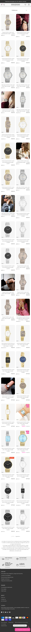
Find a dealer (3, 589)
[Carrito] (28, 4)
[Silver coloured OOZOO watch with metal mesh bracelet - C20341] (8, 517)
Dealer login (3, 590)
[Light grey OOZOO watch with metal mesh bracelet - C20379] (8, 74)
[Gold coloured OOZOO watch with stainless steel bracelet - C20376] (8, 48)
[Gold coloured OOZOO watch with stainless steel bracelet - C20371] (8, 151)
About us (3, 597)
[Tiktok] (7, 612)
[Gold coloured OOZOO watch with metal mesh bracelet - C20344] (8, 464)
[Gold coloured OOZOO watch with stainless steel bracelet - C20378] (23, 48)
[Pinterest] (9, 612)
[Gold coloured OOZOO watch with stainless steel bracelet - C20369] (23, 124)
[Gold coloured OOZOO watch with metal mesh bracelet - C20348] (23, 412)
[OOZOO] (15, 5)
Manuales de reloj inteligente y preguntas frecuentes (12, 573)
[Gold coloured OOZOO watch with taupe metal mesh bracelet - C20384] (8, 124)
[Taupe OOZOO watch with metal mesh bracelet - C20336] (23, 256)
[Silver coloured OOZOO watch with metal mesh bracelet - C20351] (8, 438)
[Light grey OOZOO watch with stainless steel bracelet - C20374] (8, 203)
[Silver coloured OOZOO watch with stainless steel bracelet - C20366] (8, 229)
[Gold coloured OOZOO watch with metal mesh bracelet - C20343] (23, 438)
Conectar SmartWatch (6, 575)
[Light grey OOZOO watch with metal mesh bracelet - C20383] (23, 99)
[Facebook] (1, 612)
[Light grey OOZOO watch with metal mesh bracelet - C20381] (23, 74)
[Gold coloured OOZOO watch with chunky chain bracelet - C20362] (8, 412)
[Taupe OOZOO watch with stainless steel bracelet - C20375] (8, 22)
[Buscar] (4, 4)
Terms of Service (4, 622)
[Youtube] (5, 612)
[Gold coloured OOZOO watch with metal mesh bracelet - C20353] (23, 333)
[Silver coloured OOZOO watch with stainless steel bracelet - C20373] (8, 256)
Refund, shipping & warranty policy (21, 622)
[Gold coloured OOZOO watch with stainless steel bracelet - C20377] (23, 22)
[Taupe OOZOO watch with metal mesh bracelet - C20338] (23, 282)
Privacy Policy (11, 622)
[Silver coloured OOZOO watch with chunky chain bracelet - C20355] (23, 464)
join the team (4, 601)
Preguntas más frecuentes (6, 580)
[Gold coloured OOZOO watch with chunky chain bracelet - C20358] (23, 386)
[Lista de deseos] (25, 4)
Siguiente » (18, 536)
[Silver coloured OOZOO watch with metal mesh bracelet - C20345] (23, 517)
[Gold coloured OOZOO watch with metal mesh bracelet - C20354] (8, 359)
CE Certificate (3, 624)
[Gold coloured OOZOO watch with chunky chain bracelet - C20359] (23, 359)
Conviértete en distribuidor (6, 587)
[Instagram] (3, 612)
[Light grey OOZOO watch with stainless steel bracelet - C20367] (23, 177)
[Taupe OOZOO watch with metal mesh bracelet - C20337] (8, 282)
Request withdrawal (5, 579)
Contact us (3, 599)
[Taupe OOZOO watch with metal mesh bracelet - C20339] (8, 307)
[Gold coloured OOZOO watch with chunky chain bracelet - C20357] (8, 386)
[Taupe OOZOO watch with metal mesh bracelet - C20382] (8, 99)
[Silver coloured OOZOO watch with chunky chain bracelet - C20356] (8, 491)
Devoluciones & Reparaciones (7, 577)
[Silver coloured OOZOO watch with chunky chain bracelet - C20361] (23, 491)
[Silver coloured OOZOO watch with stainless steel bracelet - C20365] (23, 203)
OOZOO (5, 625)
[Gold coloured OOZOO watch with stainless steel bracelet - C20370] (8, 177)
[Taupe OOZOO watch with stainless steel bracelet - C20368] (23, 151)
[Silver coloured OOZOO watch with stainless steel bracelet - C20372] (23, 229)
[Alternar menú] (1, 4)
